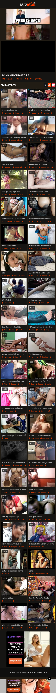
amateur (6, 628)
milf (20, 140)
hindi (20, 330)
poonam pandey (35, 440)
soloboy (33, 303)
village (40, 465)
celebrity (45, 438)
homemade (8, 79)
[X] (45, 85)
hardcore (7, 113)
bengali (17, 113)
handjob (42, 492)
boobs (44, 249)
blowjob (44, 140)
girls (39, 519)
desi (20, 79)
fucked (48, 519)
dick (5, 519)
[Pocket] (53, 85)
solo (32, 574)
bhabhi (44, 276)
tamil (39, 79)
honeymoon (35, 547)
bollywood (34, 438)
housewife (34, 113)
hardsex (45, 113)
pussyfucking (7, 305)
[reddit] (49, 85)
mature (6, 574)
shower (14, 492)
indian (29, 79)
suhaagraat (33, 549)
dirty (47, 330)
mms (5, 492)
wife (5, 140)
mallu (20, 249)
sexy (21, 194)
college (43, 411)
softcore (41, 574)
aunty (17, 221)
